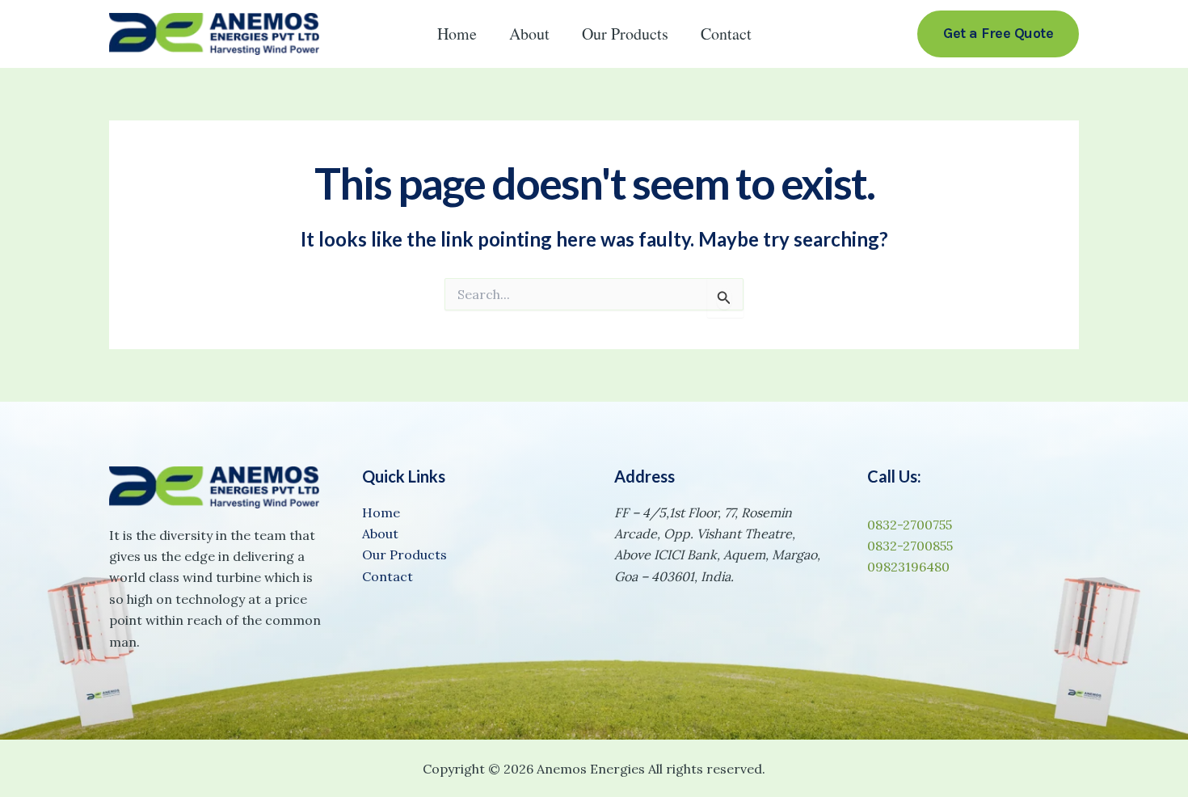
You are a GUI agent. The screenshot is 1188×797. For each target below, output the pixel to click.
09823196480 (908, 567)
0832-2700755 (909, 525)
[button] (998, 34)
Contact (726, 33)
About (529, 33)
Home (457, 33)
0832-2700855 (910, 546)
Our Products (625, 33)
